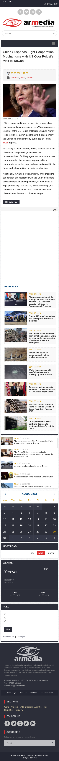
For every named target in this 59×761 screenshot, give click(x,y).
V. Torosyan (33, 758)
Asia (23, 77)
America (15, 77)
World (30, 77)
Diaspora (29, 707)
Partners (33, 693)
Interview (19, 710)
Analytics (38, 707)
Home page (11, 693)
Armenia (14, 707)
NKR (22, 707)
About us (23, 693)
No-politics (8, 710)
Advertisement (47, 693)
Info (45, 707)
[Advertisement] (29, 243)
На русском (11, 202)
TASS (6, 142)
